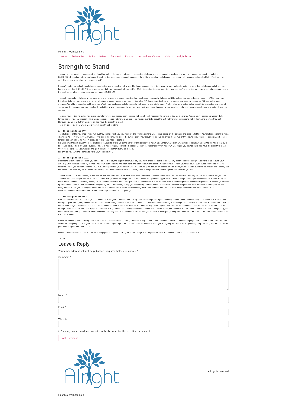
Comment (64, 257)
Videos (169, 56)
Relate (102, 56)
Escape (129, 56)
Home (64, 56)
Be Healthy (78, 56)
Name (62, 295)
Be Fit (91, 56)
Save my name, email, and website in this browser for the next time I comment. (106, 331)
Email (62, 307)
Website (62, 319)
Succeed (116, 56)
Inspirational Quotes (149, 56)
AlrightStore (184, 56)
